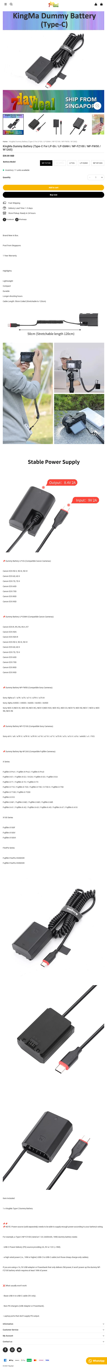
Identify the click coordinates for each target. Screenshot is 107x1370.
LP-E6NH (84, 163)
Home (5, 141)
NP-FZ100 (46, 163)
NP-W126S (97, 163)
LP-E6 (72, 163)
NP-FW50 (60, 163)
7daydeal (10, 1366)
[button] (5, 4)
